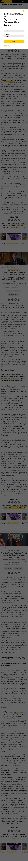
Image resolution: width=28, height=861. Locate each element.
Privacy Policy (7, 45)
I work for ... (7, 34)
